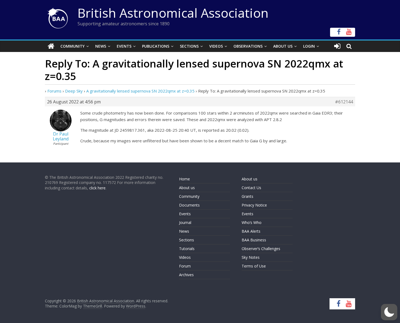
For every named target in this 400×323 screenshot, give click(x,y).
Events (124, 46)
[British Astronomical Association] (51, 46)
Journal (185, 222)
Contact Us (251, 187)
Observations (248, 46)
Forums (54, 91)
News (100, 46)
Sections (189, 46)
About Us (283, 46)
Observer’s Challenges (261, 248)
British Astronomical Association (173, 12)
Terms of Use (254, 266)
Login (309, 46)
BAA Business (254, 239)
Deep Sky (74, 91)
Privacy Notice (254, 205)
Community (72, 46)
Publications (155, 46)
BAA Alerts (251, 231)
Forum (185, 266)
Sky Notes (251, 257)
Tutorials (187, 248)
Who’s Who (251, 222)
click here (97, 187)
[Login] (337, 46)
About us (187, 187)
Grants (247, 196)
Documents (189, 205)
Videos (216, 46)
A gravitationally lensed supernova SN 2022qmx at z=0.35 (140, 91)
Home (184, 179)
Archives (186, 274)
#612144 (344, 101)
